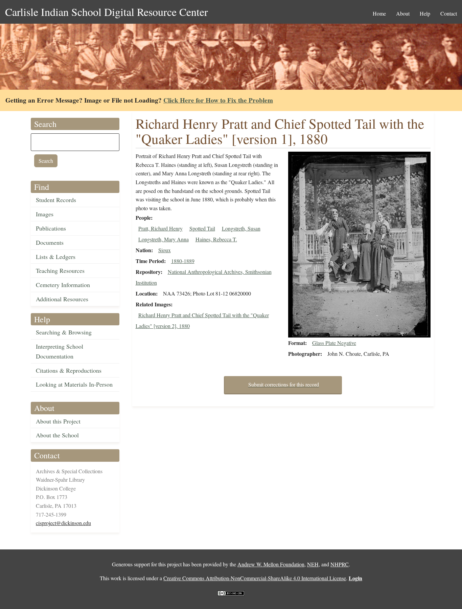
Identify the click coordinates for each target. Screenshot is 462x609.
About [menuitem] (403, 13)
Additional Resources (62, 299)
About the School (57, 435)
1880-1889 (182, 260)
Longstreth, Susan (241, 228)
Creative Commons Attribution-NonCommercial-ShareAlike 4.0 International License (254, 578)
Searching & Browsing (64, 332)
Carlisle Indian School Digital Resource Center (106, 11)
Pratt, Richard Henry (160, 228)
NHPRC (339, 564)
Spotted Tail (202, 228)
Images (44, 214)
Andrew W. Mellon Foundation (270, 564)
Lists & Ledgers (55, 257)
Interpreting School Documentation (59, 351)
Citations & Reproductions (68, 370)
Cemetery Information (63, 285)
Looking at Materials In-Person (74, 384)
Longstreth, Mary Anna (163, 239)
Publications (51, 228)
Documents (50, 242)
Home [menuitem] (379, 13)
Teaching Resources (60, 270)
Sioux (164, 250)
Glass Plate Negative (334, 342)
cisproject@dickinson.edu (63, 522)
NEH (313, 564)
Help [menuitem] (425, 13)
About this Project (58, 421)
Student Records (56, 200)
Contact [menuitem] (448, 13)
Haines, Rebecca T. (216, 239)
